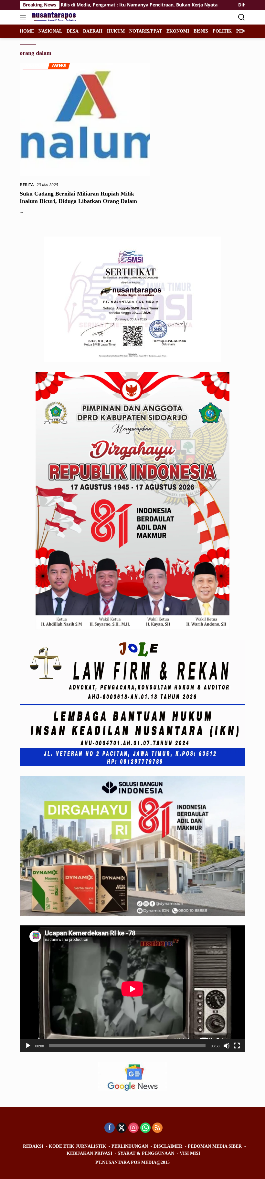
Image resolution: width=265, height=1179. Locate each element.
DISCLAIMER (168, 1146)
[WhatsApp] (145, 1128)
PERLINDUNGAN (129, 1146)
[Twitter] (121, 1128)
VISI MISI (190, 1153)
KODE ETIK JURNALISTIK (77, 1146)
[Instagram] (133, 1128)
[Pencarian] (241, 17)
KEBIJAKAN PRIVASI (89, 1153)
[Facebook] (109, 1128)
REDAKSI (33, 1146)
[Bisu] (226, 1046)
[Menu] (24, 17)
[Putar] (28, 1046)
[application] (132, 988)
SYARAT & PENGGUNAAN (146, 1153)
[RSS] (157, 1128)
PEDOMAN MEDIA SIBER (215, 1146)
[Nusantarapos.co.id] (54, 17)
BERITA (27, 184)
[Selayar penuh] (237, 1046)
